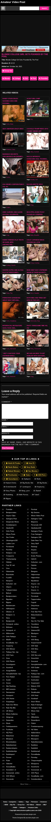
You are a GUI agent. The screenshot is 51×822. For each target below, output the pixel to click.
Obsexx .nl (10, 612)
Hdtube (9, 562)
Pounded (44, 78)
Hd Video (34, 729)
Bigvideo (9, 599)
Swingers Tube (36, 519)
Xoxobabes (35, 677)
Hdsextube (10, 571)
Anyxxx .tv (35, 590)
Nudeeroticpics (11, 748)
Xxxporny (9, 646)
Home (5, 802)
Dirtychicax (35, 605)
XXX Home (10, 698)
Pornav (8, 757)
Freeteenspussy (37, 726)
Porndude (34, 596)
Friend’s (13, 265)
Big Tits (12, 805)
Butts (37, 479)
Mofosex (9, 627)
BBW (6, 805)
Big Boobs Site (26, 483)
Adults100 (10, 528)
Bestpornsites (11, 512)
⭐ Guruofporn (10, 479)
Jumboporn (25, 487)
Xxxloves (34, 671)
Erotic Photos (36, 556)
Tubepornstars (11, 590)
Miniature (9, 739)
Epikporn (26, 479)
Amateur (8, 149)
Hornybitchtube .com (39, 664)
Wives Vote (35, 711)
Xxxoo (8, 683)
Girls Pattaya (11, 636)
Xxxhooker (35, 680)
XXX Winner (10, 649)
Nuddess (34, 745)
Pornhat (34, 509)
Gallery (21, 802)
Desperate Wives (12, 522)
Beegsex (34, 571)
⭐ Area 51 (30, 463)
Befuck (8, 593)
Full (36, 179)
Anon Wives (35, 702)
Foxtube (9, 509)
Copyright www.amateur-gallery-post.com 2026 (25, 810)
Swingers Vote (36, 708)
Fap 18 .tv (35, 587)
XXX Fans (10, 655)
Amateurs (43, 802)
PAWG (15, 807)
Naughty (36, 293)
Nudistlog (8, 495)
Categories (12, 802)
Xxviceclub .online (12, 773)
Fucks (8, 177)
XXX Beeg (35, 640)
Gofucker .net (11, 584)
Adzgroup (9, 717)
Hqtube (34, 565)
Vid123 (33, 559)
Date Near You (36, 540)
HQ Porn (9, 733)
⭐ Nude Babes (11, 467)
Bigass (8, 602)
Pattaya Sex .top (12, 652)
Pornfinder (35, 627)
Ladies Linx (10, 543)
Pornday (34, 757)
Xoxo (8, 658)
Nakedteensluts (37, 742)
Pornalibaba (35, 754)
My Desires (35, 512)
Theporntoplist (36, 760)
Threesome (37, 348)
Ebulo (8, 723)
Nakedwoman (11, 745)
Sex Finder (10, 537)
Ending (8, 265)
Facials (32, 179)
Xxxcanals (10, 779)
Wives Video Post (37, 516)
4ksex (33, 618)
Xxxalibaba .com (37, 776)
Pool (34, 78)
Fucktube (9, 729)
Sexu (8, 618)
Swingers (22, 807)
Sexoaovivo (10, 692)
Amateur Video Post (13, 2)
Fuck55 (9, 578)
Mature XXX (35, 686)
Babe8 (37, 491)
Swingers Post (11, 519)
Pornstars (34, 802)
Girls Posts (10, 531)
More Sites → (25, 784)
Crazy (13, 149)
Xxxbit (8, 680)
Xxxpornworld (36, 643)
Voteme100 (35, 630)
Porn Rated (10, 677)
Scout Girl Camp (33, 98)
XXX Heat (34, 695)
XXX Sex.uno (36, 655)
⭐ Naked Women (12, 471)
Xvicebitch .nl (11, 770)
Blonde (7, 78)
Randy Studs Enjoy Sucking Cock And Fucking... (10, 101)
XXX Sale (34, 646)
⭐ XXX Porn (40, 475)
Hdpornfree (35, 578)
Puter (8, 760)
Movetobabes (11, 742)
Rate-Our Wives (12, 705)
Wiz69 (8, 640)
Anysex (34, 550)
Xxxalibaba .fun (12, 643)
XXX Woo (34, 649)
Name (5, 420)
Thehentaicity (11, 559)
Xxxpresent (35, 683)
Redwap (34, 547)
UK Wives (9, 711)
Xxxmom (34, 553)
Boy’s (32, 293)
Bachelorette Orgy (35, 184)
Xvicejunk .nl (10, 630)
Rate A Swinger (36, 705)
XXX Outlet (35, 667)
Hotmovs (34, 609)
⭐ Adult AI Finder (12, 463)
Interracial (33, 321)
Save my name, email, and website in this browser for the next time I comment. (22, 443)
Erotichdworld (9, 487)
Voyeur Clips (10, 516)
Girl (26, 78)
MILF (44, 805)
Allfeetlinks (35, 717)
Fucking (37, 263)
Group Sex (8, 71)
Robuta (34, 689)
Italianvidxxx (35, 733)
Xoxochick (35, 658)
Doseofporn (35, 720)
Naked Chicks (9, 483)
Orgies (8, 207)
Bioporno (34, 522)
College (17, 78)
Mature (38, 805)
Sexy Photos (9, 491)
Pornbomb (10, 547)
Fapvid (33, 602)
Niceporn (9, 581)
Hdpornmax (35, 574)
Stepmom (12, 376)
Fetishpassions (11, 726)
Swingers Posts (37, 531)
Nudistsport (10, 754)
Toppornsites (36, 599)
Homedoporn (36, 593)
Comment (7, 402)
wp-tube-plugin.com (29, 814)
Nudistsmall (35, 751)
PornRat (9, 550)
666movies (10, 633)
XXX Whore (10, 776)
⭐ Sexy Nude (28, 467)
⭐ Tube (26, 475)
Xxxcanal (34, 661)
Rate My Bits (11, 708)
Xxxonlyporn (10, 664)
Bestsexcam (10, 605)
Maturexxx (10, 736)
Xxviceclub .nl (36, 770)
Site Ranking (11, 686)
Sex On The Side (37, 621)
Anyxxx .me (35, 584)
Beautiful (36, 235)
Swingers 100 (36, 537)
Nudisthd (34, 748)
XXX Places (10, 661)
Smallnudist (35, 692)
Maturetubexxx (36, 615)
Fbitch (33, 723)
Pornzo (33, 568)
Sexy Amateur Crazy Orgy (13, 129)
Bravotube (10, 574)
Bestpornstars (11, 596)
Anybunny (39, 487)
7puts (33, 714)
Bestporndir (10, 621)
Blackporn (35, 633)
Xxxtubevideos (36, 779)
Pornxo (33, 636)
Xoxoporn (9, 695)
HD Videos (30, 805)
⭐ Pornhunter (10, 475)
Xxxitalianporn (11, 525)
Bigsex (7, 498)
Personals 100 (36, 525)
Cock (7, 124)
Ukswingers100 (12, 540)
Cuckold (36, 152)
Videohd (9, 764)
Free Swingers (36, 534)
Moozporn (35, 739)
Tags (27, 802)
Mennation (35, 736)
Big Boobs (42, 483)
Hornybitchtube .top (13, 674)
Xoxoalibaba (10, 767)
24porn (8, 587)
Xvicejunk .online (12, 624)
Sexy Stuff (35, 543)
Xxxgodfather (11, 671)
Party (31, 348)
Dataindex (10, 720)
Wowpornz (35, 764)
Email (5, 427)
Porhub (34, 652)
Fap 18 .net (10, 565)
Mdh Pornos (22, 495)
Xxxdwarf (34, 698)
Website (6, 433)
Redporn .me (11, 553)
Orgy (31, 205)
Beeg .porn (24, 491)
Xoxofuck (9, 667)
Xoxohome (35, 767)
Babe (31, 235)
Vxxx (8, 568)
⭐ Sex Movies (30, 471)
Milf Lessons (10, 689)
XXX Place (35, 773)
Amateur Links (33, 807)
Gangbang (13, 321)
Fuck (7, 348)
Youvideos (35, 624)
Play (11, 293)
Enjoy (11, 124)
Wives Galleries (12, 714)
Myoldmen (35, 581)
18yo (31, 152)
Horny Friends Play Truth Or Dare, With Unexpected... (13, 242)
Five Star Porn (36, 612)
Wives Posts (10, 534)
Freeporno (10, 556)
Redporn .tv (10, 615)
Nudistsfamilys (11, 751)
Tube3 (35, 495)
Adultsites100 (36, 528)
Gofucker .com (36, 562)
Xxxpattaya (10, 702)
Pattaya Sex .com (37, 674)
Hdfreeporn (10, 609)
